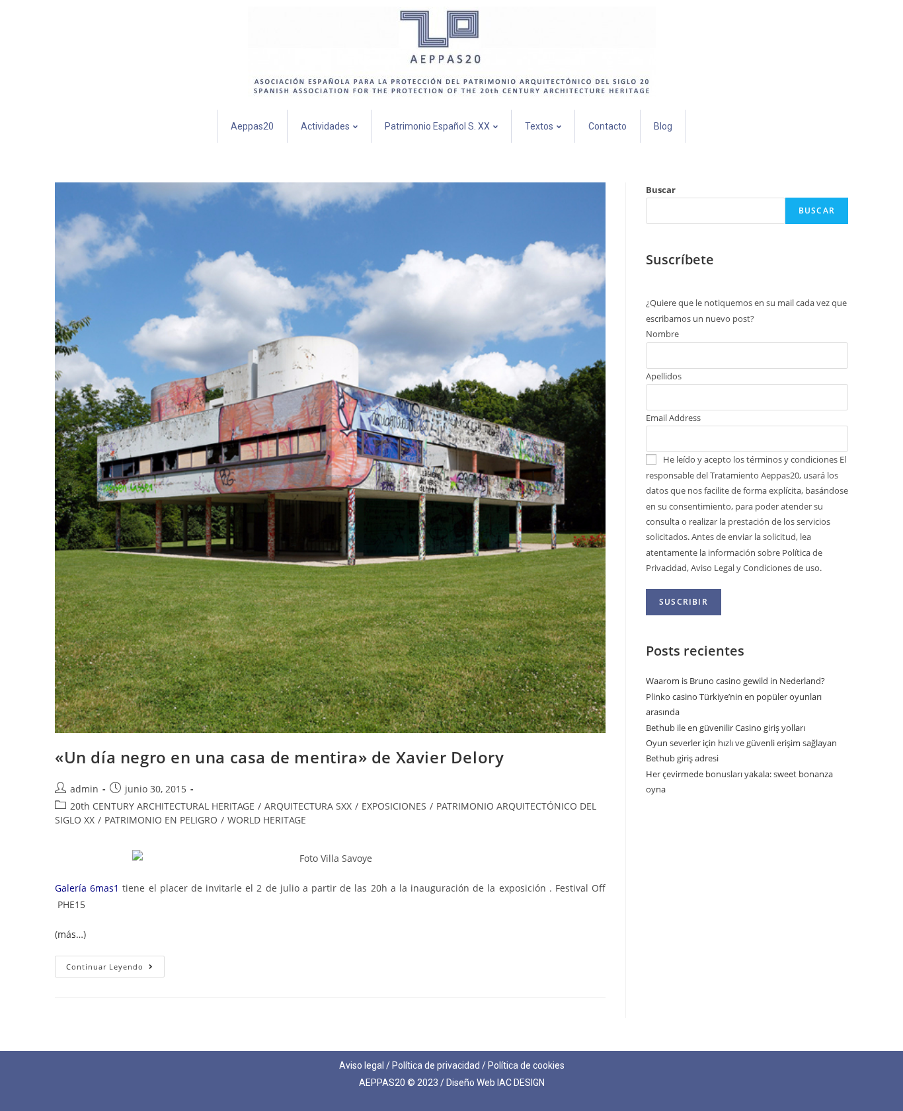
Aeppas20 (252, 126)
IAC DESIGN (521, 1082)
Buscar (661, 190)
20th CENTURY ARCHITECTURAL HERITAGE (162, 806)
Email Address (673, 418)
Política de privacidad (436, 1065)
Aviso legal (361, 1065)
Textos (539, 126)
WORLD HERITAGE (266, 820)
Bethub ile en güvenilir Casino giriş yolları (725, 728)
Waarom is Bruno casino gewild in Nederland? (735, 681)
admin (84, 789)
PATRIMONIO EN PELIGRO (160, 820)
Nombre (662, 334)
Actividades (325, 126)
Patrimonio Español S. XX (437, 126)
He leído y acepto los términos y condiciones (750, 459)
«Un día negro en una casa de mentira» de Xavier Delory (279, 757)
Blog (663, 126)
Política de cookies (526, 1065)
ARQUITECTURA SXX (308, 806)
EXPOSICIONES (394, 806)
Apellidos (664, 376)
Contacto (607, 126)
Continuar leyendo (115, 964)
